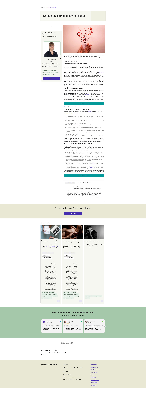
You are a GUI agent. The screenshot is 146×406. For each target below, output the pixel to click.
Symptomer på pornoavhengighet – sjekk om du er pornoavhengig (50, 240)
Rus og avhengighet (45, 294)
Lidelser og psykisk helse (46, 292)
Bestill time (51, 91)
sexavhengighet (47, 244)
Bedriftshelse (89, 2)
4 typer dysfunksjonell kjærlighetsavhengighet (47, 32)
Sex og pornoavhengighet (46, 296)
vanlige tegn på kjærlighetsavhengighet (71, 111)
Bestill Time (134, 2)
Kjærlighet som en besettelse (48, 27)
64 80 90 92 (126, 2)
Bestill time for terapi (84, 102)
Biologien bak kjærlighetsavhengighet (50, 25)
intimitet (76, 123)
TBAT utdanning (74, 2)
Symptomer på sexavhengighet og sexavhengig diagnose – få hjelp (71, 240)
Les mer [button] (44, 329)
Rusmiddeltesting (54, 294)
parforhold (83, 113)
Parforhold (55, 292)
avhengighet (90, 109)
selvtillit (94, 161)
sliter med (72, 113)
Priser (62, 2)
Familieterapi (51, 290)
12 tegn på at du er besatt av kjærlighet (51, 29)
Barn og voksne (45, 290)
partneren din (77, 131)
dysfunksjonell (87, 92)
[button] (51, 2)
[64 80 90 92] (122, 2)
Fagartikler (67, 2)
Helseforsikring (82, 2)
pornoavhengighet (55, 244)
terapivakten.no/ (54, 289)
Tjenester (50, 2)
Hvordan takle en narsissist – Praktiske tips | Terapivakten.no (92, 240)
